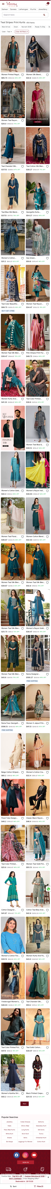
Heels (9, 1126)
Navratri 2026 (26, 27)
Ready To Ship (40, 27)
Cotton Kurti (41, 1141)
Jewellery (42, 9)
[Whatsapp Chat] (48, 889)
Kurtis (33, 9)
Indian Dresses (25, 1122)
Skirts (25, 1138)
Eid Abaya (9, 1141)
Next (24, 1104)
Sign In (26, 1162)
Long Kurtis (25, 1130)
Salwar (5, 9)
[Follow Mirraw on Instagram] (25, 1155)
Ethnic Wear (25, 1126)
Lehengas (23, 9)
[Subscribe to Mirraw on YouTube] (34, 1155)
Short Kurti (25, 1134)
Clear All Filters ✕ (22, 32)
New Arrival (6, 27)
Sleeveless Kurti (41, 1126)
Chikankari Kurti (41, 1138)
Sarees (13, 9)
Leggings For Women (25, 1141)
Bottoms (41, 1122)
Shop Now (14, 68)
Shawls (9, 1138)
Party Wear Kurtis (9, 1130)
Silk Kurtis (41, 1130)
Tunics (41, 1134)
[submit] (44, 14)
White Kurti (9, 1134)
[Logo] (11, 4)
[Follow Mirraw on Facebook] (16, 1155)
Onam (16, 27)
